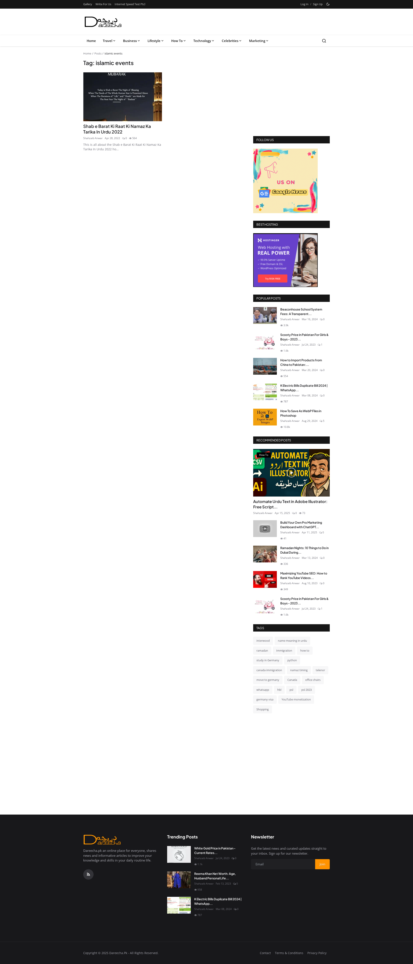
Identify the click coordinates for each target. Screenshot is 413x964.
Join (240, 504)
